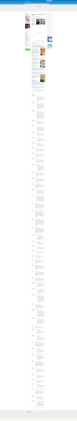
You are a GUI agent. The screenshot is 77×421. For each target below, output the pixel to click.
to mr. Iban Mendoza (39, 143)
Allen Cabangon (36, 227)
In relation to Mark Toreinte (38, 361)
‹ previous (35, 407)
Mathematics (27, 33)
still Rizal (37, 368)
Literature (26, 34)
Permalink (32, 96)
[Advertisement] (38, 8)
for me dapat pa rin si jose (37, 304)
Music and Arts (27, 36)
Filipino (26, 45)
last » (40, 408)
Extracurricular (27, 39)
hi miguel (37, 153)
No (36, 374)
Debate (32, 92)
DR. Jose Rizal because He (37, 265)
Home (25, 12)
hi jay (36, 148)
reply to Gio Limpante (39, 111)
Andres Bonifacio (39, 241)
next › (39, 408)
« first (33, 407)
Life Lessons (27, 42)
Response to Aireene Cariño (39, 396)
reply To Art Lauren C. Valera (38, 172)
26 (44, 407)
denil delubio (38, 132)
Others (26, 43)
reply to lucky (36, 203)
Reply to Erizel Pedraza (38, 384)
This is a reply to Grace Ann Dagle (38, 210)
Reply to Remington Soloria (40, 318)
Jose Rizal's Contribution (42, 47)
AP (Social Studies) (27, 44)
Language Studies (27, 38)
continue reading (33, 70)
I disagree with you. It (37, 271)
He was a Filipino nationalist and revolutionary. (36, 57)
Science (26, 32)
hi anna (37, 126)
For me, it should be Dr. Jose (38, 277)
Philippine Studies (27, 37)
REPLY (38, 246)
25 (43, 407)
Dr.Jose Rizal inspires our (39, 235)
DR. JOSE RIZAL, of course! (40, 283)
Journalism (26, 41)
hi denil (37, 102)
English (26, 46)
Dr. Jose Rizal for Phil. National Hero (40, 401)
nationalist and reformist (37, 44)
